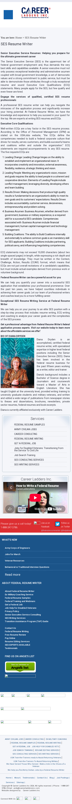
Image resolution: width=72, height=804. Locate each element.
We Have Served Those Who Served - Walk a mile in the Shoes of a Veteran (35, 765)
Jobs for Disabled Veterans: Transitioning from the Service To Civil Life (38, 449)
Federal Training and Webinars (20, 601)
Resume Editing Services (17, 641)
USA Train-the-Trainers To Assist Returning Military (36, 761)
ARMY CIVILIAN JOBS (25, 429)
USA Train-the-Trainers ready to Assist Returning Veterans (35, 758)
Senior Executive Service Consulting (23, 614)
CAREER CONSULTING (25, 434)
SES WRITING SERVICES (26, 464)
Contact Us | (42, 778)
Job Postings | (63, 778)
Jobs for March (12, 554)
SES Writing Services (15, 618)
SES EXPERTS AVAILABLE (17, 645)
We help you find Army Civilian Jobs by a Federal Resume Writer (36, 770)
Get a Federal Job (14, 604)
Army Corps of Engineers (17, 548)
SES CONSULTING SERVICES (29, 459)
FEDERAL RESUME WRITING (28, 438)
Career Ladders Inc (31, 790)
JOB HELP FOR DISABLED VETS (45, 746)
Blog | (52, 778)
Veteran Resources (14, 560)
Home (18, 37)
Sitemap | (21, 782)
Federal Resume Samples (17, 598)
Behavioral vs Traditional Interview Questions (27, 567)
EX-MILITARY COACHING (56, 739)
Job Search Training (24, 455)
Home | (9, 778)
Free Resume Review (15, 635)
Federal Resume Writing (17, 631)
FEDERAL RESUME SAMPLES (29, 424)
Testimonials (11, 648)
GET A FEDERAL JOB (25, 443)
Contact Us (10, 628)
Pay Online (10, 638)
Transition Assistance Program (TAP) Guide (26, 621)
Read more (12, 575)
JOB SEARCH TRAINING (23, 750)
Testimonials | (29, 778)
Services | (10, 782)
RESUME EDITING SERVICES (47, 750)
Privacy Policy (12, 611)
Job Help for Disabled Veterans (20, 608)
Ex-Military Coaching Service (19, 594)
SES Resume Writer (35, 37)
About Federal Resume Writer (19, 591)
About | (17, 778)
